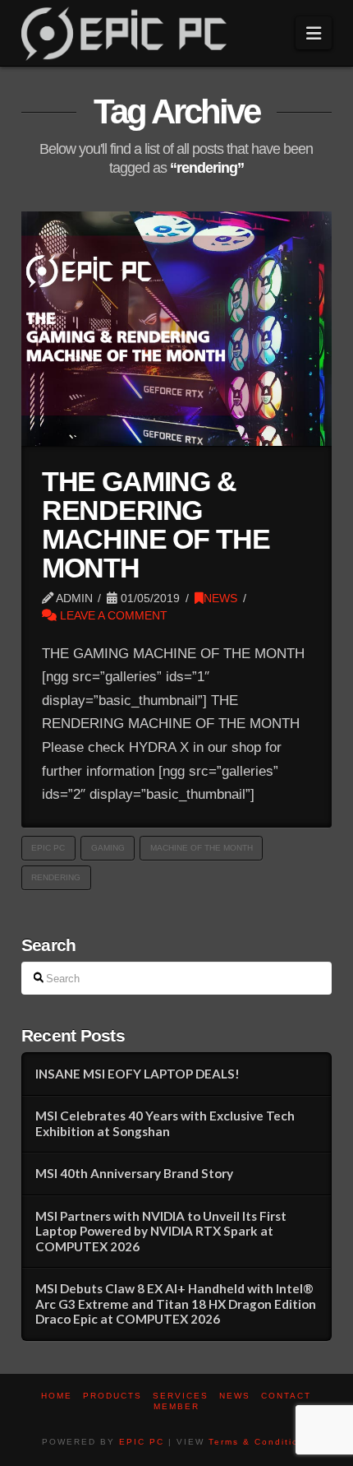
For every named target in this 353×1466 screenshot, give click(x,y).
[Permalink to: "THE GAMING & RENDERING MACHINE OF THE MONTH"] (176, 328)
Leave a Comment (112, 615)
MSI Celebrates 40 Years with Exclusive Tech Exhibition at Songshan (165, 1123)
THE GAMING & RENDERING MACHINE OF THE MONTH (156, 525)
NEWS (220, 598)
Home (56, 1395)
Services (181, 1395)
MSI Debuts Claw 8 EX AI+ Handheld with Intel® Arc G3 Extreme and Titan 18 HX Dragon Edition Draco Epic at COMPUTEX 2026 (175, 1303)
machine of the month (201, 847)
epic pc (48, 847)
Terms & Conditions (260, 1441)
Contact (286, 1395)
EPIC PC (141, 1441)
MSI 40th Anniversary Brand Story (134, 1173)
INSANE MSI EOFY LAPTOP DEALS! (137, 1073)
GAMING (108, 847)
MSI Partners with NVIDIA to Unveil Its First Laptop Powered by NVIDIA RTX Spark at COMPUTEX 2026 (161, 1231)
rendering (55, 877)
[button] (314, 32)
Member (176, 1406)
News (234, 1395)
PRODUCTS (112, 1395)
